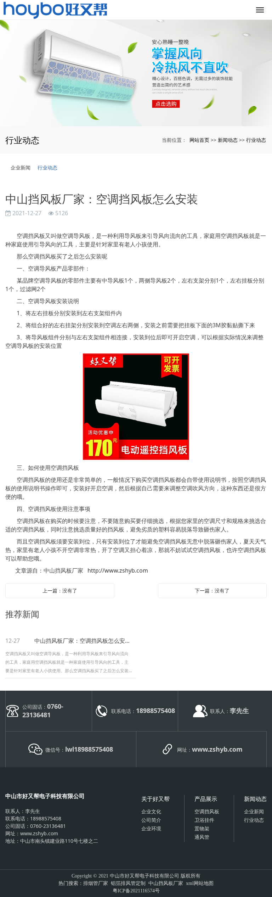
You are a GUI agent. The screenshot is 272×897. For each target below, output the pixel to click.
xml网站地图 (200, 883)
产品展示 (205, 799)
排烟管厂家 (95, 883)
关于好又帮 (155, 799)
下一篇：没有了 (212, 590)
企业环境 (151, 828)
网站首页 (199, 139)
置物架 (201, 828)
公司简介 (151, 820)
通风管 (201, 837)
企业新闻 (20, 167)
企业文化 (151, 811)
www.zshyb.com (39, 833)
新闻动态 (228, 139)
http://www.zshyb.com (117, 570)
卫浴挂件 (204, 820)
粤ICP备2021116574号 (136, 890)
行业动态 (256, 139)
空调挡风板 (206, 811)
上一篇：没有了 (59, 590)
